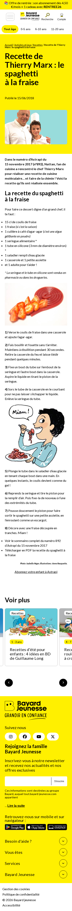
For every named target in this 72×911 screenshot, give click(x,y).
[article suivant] (63, 683)
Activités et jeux (22, 44)
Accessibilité (11, 905)
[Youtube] (39, 737)
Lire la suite (16, 805)
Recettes (38, 44)
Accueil (9, 44)
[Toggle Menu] (10, 17)
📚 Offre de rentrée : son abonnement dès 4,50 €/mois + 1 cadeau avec (36, 5)
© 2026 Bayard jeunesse (19, 899)
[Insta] (11, 737)
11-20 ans (57, 29)
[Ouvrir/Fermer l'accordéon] (63, 841)
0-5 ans (25, 29)
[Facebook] (25, 737)
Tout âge (10, 29)
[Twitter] (53, 737)
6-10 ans (40, 29)
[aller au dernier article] (9, 683)
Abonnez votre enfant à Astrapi (36, 572)
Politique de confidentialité (20, 894)
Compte (61, 19)
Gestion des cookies (16, 889)
